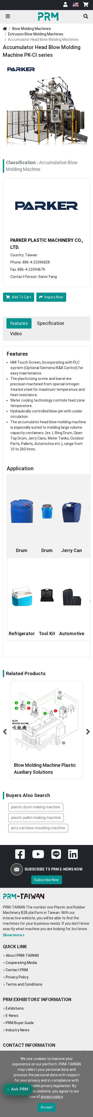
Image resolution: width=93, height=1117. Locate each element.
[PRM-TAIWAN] (49, 16)
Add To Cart (21, 297)
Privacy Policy (17, 977)
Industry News (17, 1030)
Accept (47, 1107)
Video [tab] (16, 333)
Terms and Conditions (24, 984)
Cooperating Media (21, 963)
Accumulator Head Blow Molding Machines (43, 39)
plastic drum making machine (35, 807)
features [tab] (19, 323)
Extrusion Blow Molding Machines (35, 34)
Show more (12, 935)
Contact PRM (17, 970)
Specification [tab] (50, 323)
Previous (5, 730)
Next (88, 730)
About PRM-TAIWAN (22, 955)
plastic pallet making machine (36, 818)
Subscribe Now (46, 880)
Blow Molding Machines (31, 29)
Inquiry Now (53, 297)
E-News (12, 1016)
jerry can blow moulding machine (38, 828)
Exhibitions (15, 1008)
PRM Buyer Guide (20, 1023)
